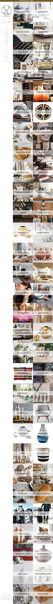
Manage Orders (6, 59)
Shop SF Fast (6, 54)
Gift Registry (6, 58)
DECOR (6, 29)
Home (6, 49)
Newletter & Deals (6, 61)
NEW (6, 27)
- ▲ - (6, 600)
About (6, 51)
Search (6, 22)
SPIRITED (6, 40)
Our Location (7, 596)
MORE (6, 42)
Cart (9, 22)
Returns (5, 597)
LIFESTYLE (6, 32)
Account (4, 22)
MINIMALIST (6, 37)
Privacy (8, 597)
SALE (6, 45)
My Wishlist (6, 56)
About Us (2, 596)
